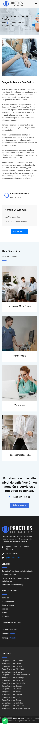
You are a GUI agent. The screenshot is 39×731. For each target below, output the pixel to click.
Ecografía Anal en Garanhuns (13, 706)
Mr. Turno (31, 721)
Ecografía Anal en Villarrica (12, 692)
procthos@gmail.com (14, 558)
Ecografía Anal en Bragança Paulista (16, 709)
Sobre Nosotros (8, 605)
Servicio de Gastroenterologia (13, 585)
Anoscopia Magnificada (19, 306)
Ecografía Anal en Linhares (12, 697)
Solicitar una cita (19, 505)
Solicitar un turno (19, 232)
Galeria (4, 613)
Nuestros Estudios (17, 23)
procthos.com (18, 718)
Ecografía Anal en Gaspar (11, 700)
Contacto (5, 616)
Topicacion (20, 406)
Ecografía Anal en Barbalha (12, 703)
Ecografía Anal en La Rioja (12, 666)
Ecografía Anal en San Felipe (13, 678)
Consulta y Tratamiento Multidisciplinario (17, 571)
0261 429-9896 (21, 497)
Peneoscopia (19, 356)
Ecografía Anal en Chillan (11, 689)
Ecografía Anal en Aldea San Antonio (16, 675)
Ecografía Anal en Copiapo (12, 686)
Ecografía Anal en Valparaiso (13, 681)
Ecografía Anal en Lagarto (12, 695)
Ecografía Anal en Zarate (11, 664)
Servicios (5, 598)
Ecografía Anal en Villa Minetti (13, 669)
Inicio (4, 23)
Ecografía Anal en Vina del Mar (13, 683)
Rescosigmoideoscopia (20, 455)
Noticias (5, 609)
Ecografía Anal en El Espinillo (13, 661)
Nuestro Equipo (8, 602)
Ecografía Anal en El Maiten (12, 672)
